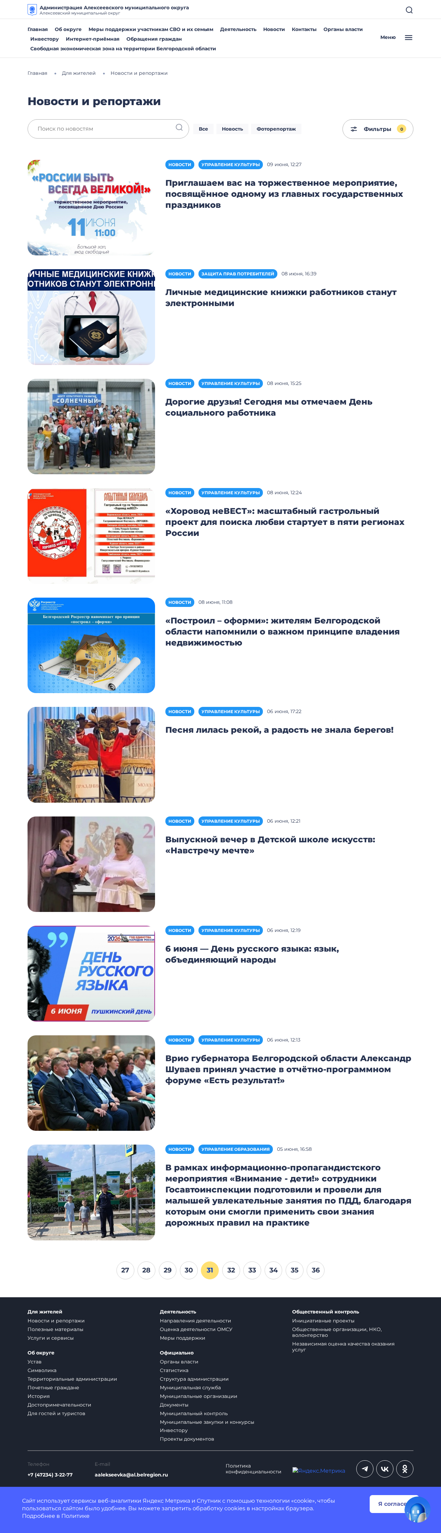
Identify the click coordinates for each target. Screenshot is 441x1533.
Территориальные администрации (72, 1379)
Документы (174, 1405)
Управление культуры (231, 164)
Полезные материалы (55, 1329)
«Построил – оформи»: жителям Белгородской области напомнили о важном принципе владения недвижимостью (282, 632)
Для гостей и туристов (56, 1413)
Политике (75, 1516)
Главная (38, 29)
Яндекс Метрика (166, 1501)
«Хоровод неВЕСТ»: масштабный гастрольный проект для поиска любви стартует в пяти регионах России (284, 522)
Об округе (68, 29)
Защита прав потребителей (238, 273)
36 (316, 1270)
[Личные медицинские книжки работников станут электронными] (91, 316)
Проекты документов (187, 1439)
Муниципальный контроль (194, 1413)
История (39, 1396)
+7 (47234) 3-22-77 (50, 1475)
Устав (35, 1362)
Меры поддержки (182, 1338)
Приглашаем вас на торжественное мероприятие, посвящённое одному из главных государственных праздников (284, 194)
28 (146, 1270)
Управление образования (236, 1149)
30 (189, 1270)
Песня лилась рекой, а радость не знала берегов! (279, 730)
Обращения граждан (154, 39)
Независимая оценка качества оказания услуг (343, 1347)
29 (168, 1270)
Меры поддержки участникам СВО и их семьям (151, 29)
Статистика (174, 1370)
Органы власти (343, 29)
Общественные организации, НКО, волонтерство (337, 1332)
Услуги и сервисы (51, 1338)
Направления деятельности (195, 1321)
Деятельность (238, 29)
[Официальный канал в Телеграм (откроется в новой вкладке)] (364, 1469)
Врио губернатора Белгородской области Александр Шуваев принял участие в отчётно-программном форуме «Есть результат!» (288, 1069)
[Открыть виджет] (417, 1509)
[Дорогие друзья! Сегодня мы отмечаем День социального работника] (91, 426)
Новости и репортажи (56, 1321)
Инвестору (44, 39)
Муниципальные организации (198, 1396)
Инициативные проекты (323, 1321)
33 (252, 1270)
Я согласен (394, 1504)
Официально (177, 1353)
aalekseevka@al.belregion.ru (131, 1475)
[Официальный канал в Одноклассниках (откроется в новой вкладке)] (404, 1469)
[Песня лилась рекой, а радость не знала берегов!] (91, 754)
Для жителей (45, 1312)
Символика (42, 1370)
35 (294, 1270)
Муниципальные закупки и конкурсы (207, 1422)
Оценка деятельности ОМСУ (196, 1329)
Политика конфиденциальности (253, 1469)
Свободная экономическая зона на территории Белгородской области (123, 48)
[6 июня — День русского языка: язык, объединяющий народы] (91, 973)
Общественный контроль (325, 1312)
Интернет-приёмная (93, 39)
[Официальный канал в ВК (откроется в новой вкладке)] (384, 1469)
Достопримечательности (59, 1405)
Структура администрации (194, 1379)
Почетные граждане (53, 1387)
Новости (274, 29)
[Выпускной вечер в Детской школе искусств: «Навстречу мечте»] (91, 864)
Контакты (304, 29)
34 (273, 1270)
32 (231, 1270)
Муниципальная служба (190, 1387)
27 (125, 1270)
